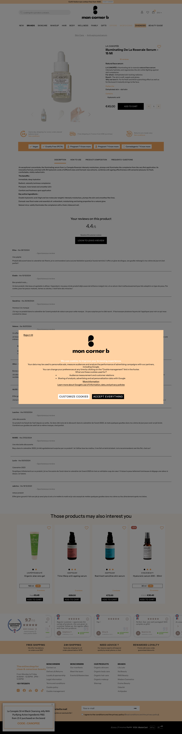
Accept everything (108, 396)
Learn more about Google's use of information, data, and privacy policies (91, 384)
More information (91, 381)
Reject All (28, 335)
